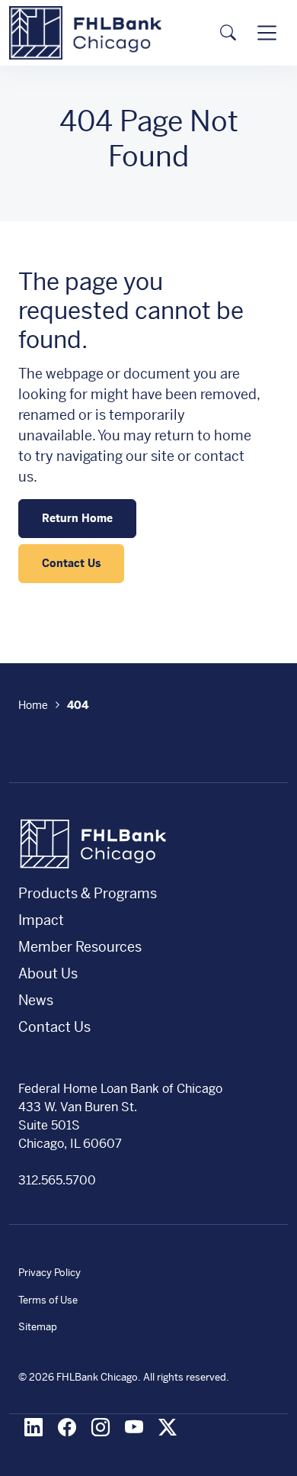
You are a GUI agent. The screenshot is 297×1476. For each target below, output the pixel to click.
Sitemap (37, 1326)
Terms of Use (48, 1300)
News (35, 1000)
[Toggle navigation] (267, 32)
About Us (48, 973)
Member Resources (80, 947)
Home (33, 705)
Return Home (77, 518)
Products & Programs (87, 893)
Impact (41, 920)
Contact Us (71, 563)
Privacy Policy (49, 1272)
